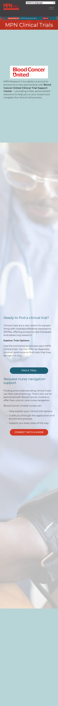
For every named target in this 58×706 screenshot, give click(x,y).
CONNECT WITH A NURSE (29, 432)
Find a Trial (29, 370)
